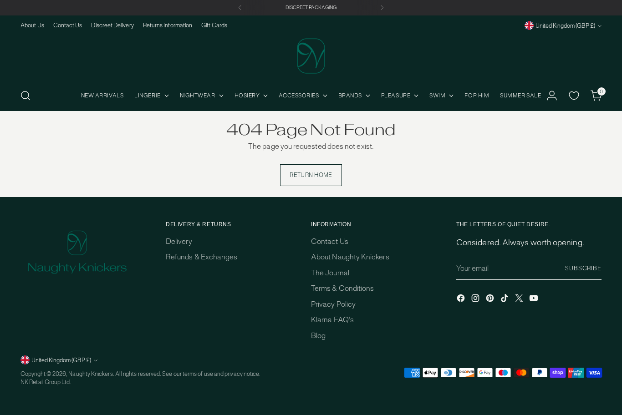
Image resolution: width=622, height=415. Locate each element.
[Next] (382, 7)
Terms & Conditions (342, 288)
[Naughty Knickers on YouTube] (534, 300)
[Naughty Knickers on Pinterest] (490, 300)
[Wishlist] (574, 95)
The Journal (330, 273)
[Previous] (240, 7)
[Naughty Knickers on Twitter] (520, 300)
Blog (318, 335)
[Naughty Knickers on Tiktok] (505, 300)
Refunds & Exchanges (201, 257)
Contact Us (329, 241)
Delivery (179, 241)
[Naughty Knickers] (311, 56)
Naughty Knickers (90, 374)
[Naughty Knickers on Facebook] (461, 300)
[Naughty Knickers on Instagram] (476, 300)
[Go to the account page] (552, 95)
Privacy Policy (333, 304)
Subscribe (583, 268)
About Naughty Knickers (350, 257)
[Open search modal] (25, 95)
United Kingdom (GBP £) (565, 26)
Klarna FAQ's (332, 319)
